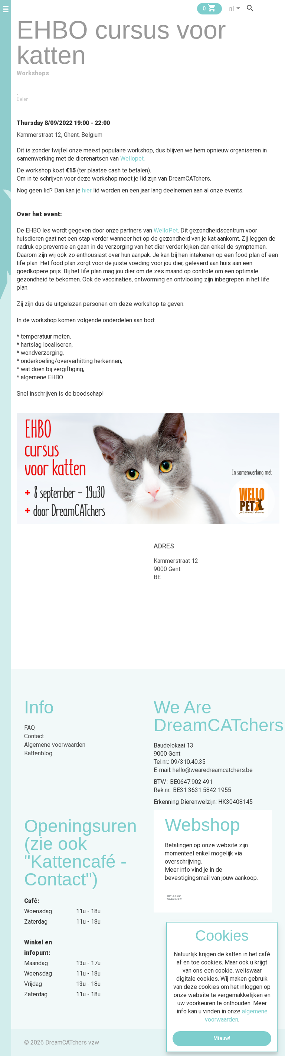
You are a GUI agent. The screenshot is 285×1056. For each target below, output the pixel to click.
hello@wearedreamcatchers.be (213, 769)
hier (87, 190)
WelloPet (166, 230)
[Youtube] (276, 8)
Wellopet (132, 158)
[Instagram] (269, 8)
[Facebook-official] (262, 8)
